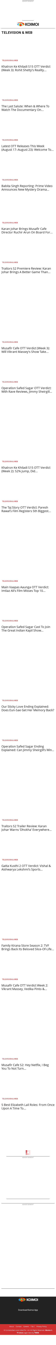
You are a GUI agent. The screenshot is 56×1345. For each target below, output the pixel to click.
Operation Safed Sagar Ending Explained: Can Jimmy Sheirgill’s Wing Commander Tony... (27, 749)
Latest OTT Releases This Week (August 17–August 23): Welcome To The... (26, 149)
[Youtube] (36, 1305)
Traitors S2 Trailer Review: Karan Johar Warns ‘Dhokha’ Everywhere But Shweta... (25, 829)
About (11, 1326)
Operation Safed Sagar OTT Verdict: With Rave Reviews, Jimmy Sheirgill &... (26, 391)
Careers (26, 1326)
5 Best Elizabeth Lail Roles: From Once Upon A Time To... (28, 1106)
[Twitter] (32, 1305)
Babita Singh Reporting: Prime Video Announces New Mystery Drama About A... (27, 189)
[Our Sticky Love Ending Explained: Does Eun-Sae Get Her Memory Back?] (28, 690)
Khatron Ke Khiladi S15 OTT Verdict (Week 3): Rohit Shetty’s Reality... (25, 68)
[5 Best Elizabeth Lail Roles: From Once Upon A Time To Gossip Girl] (28, 1088)
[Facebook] (20, 1305)
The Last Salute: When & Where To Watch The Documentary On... (25, 108)
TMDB (36, 1333)
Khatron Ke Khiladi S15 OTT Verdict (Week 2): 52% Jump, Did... (25, 469)
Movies (48, 1330)
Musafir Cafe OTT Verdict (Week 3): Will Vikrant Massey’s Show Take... (25, 350)
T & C (33, 1326)
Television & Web (10, 60)
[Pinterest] (28, 1305)
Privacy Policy (41, 1326)
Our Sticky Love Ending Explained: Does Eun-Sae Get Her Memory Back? (27, 708)
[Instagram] (24, 1305)
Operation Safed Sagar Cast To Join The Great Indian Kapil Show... (25, 628)
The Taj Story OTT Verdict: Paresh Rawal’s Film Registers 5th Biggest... (26, 509)
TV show (20, 1333)
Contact (19, 1326)
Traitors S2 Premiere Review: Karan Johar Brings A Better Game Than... (26, 270)
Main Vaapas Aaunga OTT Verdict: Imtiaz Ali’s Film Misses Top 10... (25, 589)
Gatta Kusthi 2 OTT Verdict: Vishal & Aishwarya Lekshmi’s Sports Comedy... (26, 869)
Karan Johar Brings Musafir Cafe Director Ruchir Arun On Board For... (27, 230)
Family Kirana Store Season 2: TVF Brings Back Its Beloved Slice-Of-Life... (27, 947)
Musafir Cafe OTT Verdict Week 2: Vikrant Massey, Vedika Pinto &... (24, 987)
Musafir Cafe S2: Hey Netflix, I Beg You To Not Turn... (25, 1066)
